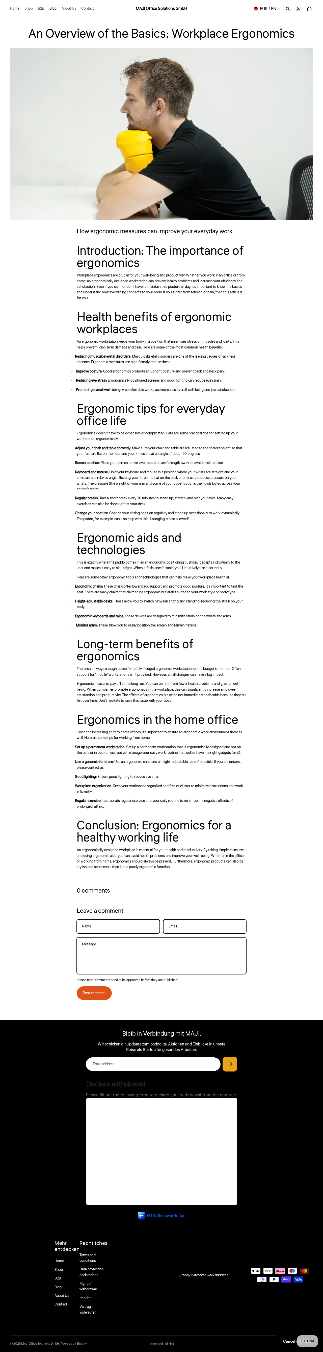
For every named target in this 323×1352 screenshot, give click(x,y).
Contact (61, 1304)
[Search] (287, 8)
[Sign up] (230, 1064)
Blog (58, 1287)
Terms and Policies (161, 1344)
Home (59, 1261)
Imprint (85, 1298)
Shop (59, 1269)
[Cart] (309, 8)
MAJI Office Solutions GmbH (40, 1344)
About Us (62, 1295)
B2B (58, 1278)
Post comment (94, 993)
